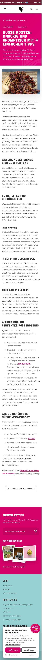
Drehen (20, 349)
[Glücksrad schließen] (35, 303)
